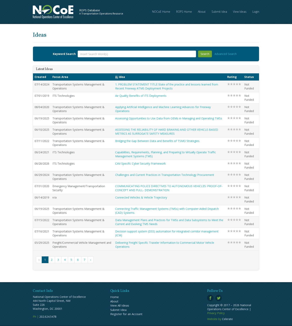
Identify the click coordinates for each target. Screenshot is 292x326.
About (202, 11)
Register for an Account (126, 314)
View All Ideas (119, 305)
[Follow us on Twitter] (219, 298)
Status (249, 77)
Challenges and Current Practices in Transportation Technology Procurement (164, 175)
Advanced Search (226, 54)
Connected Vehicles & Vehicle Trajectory (141, 197)
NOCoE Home (161, 11)
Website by (214, 319)
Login (255, 11)
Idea (121, 77)
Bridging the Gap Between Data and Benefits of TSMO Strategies (157, 141)
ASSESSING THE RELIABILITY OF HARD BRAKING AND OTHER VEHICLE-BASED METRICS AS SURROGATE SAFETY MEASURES (166, 131)
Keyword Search (64, 54)
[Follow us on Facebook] (210, 298)
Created (40, 77)
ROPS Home (184, 11)
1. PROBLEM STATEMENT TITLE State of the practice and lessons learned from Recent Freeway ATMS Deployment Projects (166, 86)
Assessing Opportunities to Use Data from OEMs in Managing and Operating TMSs (168, 118)
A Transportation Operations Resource (101, 11)
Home (114, 297)
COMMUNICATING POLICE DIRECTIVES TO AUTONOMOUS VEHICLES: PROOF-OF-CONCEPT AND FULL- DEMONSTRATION (168, 188)
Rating (232, 77)
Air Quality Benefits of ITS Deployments (140, 96)
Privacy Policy (216, 313)
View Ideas (240, 11)
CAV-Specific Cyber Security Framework (140, 163)
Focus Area (60, 77)
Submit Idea (219, 11)
